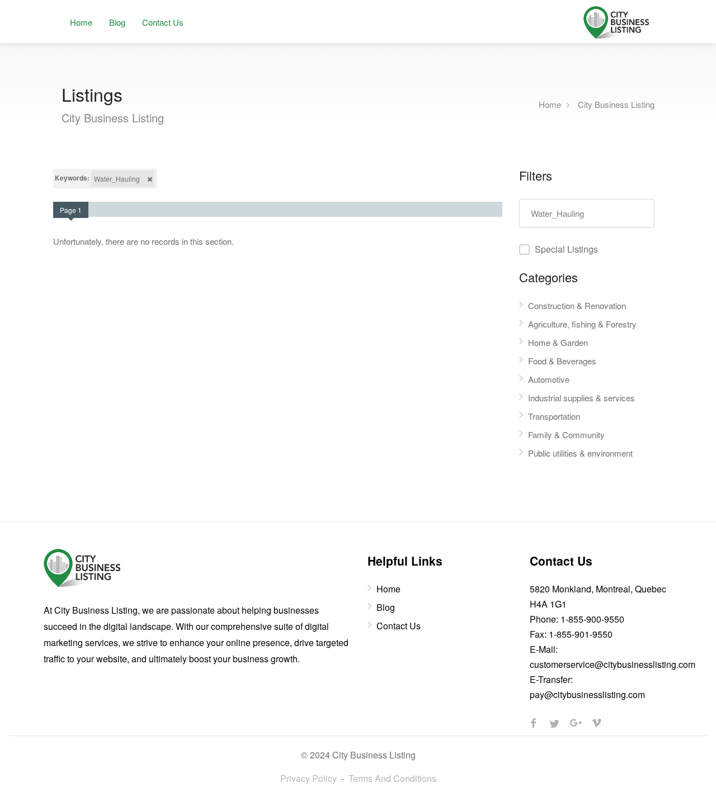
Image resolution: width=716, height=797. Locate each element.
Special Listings (566, 249)
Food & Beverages (562, 361)
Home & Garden (558, 342)
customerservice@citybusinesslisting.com (612, 664)
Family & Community (566, 434)
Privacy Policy (308, 778)
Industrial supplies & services (581, 398)
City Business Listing (616, 104)
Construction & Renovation (577, 305)
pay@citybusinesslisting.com (587, 694)
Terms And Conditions (392, 778)
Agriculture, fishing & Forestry (582, 324)
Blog (117, 22)
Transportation (554, 416)
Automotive (548, 379)
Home (81, 22)
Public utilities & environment (580, 453)
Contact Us (162, 22)
